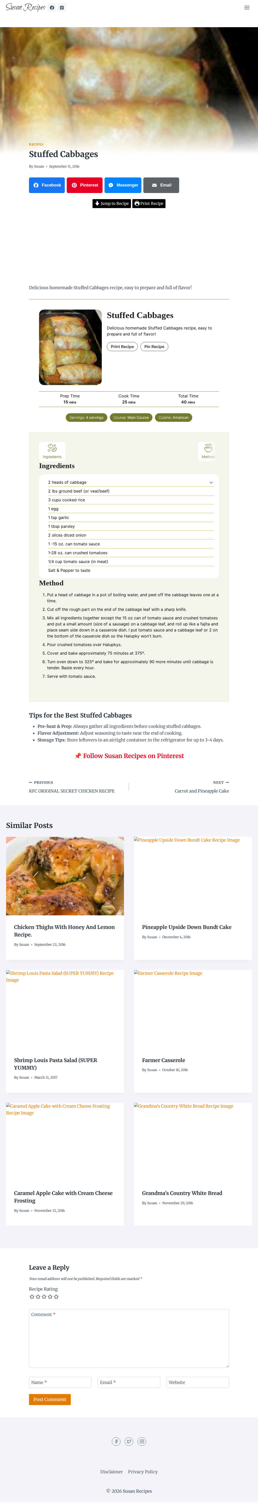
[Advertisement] (129, 247)
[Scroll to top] (245, 1495)
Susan (39, 166)
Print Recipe (151, 203)
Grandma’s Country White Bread (182, 1193)
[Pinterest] (61, 7)
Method (208, 457)
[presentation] (65, 876)
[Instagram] (142, 1441)
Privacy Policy (143, 1472)
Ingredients (52, 457)
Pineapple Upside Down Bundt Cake (187, 927)
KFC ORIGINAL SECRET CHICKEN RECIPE (72, 787)
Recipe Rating (43, 1289)
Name (39, 1382)
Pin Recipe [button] (154, 346)
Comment (43, 1314)
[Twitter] (129, 1441)
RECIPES (36, 144)
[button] (211, 482)
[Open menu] (247, 7)
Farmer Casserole (163, 1060)
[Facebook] (52, 7)
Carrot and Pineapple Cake (202, 787)
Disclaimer (111, 1472)
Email (108, 1382)
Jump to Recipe (114, 203)
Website (177, 1382)
